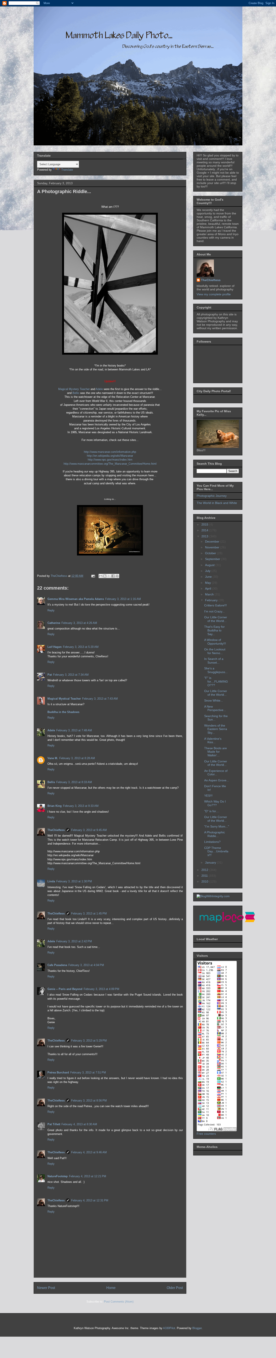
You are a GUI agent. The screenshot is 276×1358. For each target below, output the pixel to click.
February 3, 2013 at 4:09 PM (101, 989)
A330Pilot (169, 1328)
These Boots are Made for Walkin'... (215, 751)
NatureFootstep (57, 1176)
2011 (205, 875)
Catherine (53, 623)
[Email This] (101, 576)
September (213, 559)
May (208, 582)
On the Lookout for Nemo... (214, 651)
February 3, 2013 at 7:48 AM (74, 730)
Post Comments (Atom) (118, 1301)
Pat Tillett (53, 1124)
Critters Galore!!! (215, 605)
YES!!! (208, 795)
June (209, 576)
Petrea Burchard (58, 1072)
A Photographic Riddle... (214, 834)
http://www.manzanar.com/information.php (110, 451)
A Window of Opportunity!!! (215, 641)
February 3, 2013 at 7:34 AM (71, 674)
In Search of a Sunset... (213, 660)
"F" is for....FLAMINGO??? (216, 681)
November (212, 547)
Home (111, 1288)
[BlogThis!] (105, 576)
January (211, 862)
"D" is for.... (211, 811)
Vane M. (52, 758)
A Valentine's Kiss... (212, 740)
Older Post (175, 1288)
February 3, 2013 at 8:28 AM (77, 758)
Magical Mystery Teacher (74, 389)
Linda (51, 881)
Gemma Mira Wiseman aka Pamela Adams (75, 599)
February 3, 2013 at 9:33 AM (81, 805)
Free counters (206, 1133)
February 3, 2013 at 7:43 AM (100, 698)
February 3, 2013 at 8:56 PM (89, 1100)
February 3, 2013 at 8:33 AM (74, 782)
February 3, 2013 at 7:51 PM (88, 1072)
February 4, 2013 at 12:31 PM (89, 1200)
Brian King (54, 805)
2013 (205, 536)
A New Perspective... (215, 708)
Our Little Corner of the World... (215, 619)
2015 (205, 524)
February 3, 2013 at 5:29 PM (89, 1040)
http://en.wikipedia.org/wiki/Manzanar (110, 455)
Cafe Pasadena (57, 965)
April (208, 588)
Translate (67, 169)
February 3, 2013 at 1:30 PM (74, 881)
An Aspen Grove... (216, 780)
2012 (205, 870)
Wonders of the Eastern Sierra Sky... (215, 729)
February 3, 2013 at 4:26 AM (79, 623)
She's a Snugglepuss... (216, 670)
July (208, 571)
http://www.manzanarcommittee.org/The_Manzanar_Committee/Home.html (110, 463)
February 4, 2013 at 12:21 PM (87, 1176)
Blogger (197, 1328)
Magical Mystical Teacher (64, 698)
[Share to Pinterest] (117, 576)
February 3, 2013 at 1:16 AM (123, 599)
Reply (51, 610)
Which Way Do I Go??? (215, 803)
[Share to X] (109, 576)
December (212, 541)
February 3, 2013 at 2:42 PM (74, 941)
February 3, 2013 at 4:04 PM (86, 965)
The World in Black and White (217, 503)
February (211, 600)
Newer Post (46, 1288)
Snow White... (213, 700)
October (211, 553)
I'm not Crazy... (214, 611)
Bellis (75, 393)
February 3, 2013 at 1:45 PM (89, 913)
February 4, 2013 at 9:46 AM (89, 1152)
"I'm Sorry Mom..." (216, 826)
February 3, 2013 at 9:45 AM (89, 830)
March (210, 594)
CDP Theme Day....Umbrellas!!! (216, 851)
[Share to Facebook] (113, 576)
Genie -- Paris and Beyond (64, 989)
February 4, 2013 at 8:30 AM (79, 1124)
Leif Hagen (54, 646)
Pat (49, 674)
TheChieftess (56, 830)
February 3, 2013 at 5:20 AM (81, 646)
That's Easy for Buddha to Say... (214, 630)
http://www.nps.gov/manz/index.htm (110, 459)
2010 (205, 881)
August (210, 565)
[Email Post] (93, 576)
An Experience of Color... (215, 772)
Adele (99, 389)
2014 (205, 530)
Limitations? (212, 841)
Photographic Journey (212, 495)
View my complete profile (214, 294)
